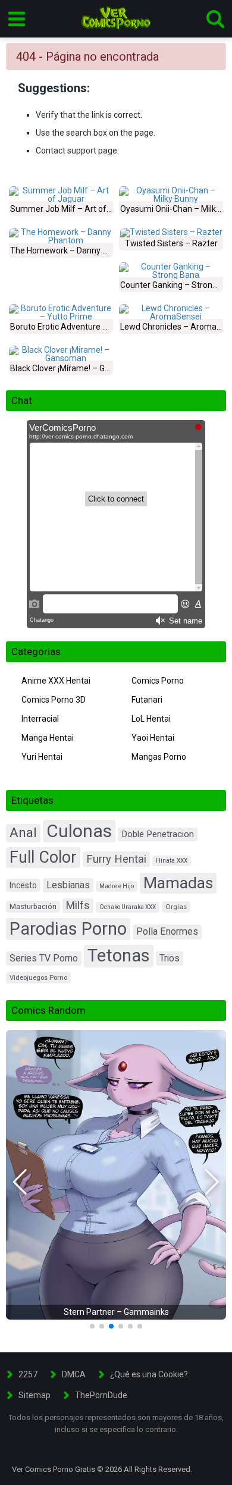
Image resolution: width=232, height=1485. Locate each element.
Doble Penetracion (157, 834)
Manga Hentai (47, 738)
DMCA (74, 1374)
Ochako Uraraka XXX (127, 907)
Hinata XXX (171, 860)
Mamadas (178, 882)
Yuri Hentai (41, 757)
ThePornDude (101, 1395)
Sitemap (34, 1395)
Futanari (146, 699)
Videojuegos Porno (38, 978)
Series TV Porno (44, 958)
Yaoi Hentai (152, 738)
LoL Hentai (151, 718)
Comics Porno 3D (53, 699)
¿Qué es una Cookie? (149, 1374)
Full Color (43, 857)
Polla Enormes (167, 931)
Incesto (23, 885)
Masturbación (33, 906)
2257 (27, 1374)
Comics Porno (157, 680)
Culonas (79, 830)
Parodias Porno (68, 929)
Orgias (176, 907)
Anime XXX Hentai (55, 680)
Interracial (40, 718)
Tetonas (118, 955)
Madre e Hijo (116, 886)
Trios (169, 958)
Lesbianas (68, 885)
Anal (23, 833)
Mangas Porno (158, 757)
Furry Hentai (116, 859)
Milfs (78, 905)
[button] (20, 1182)
